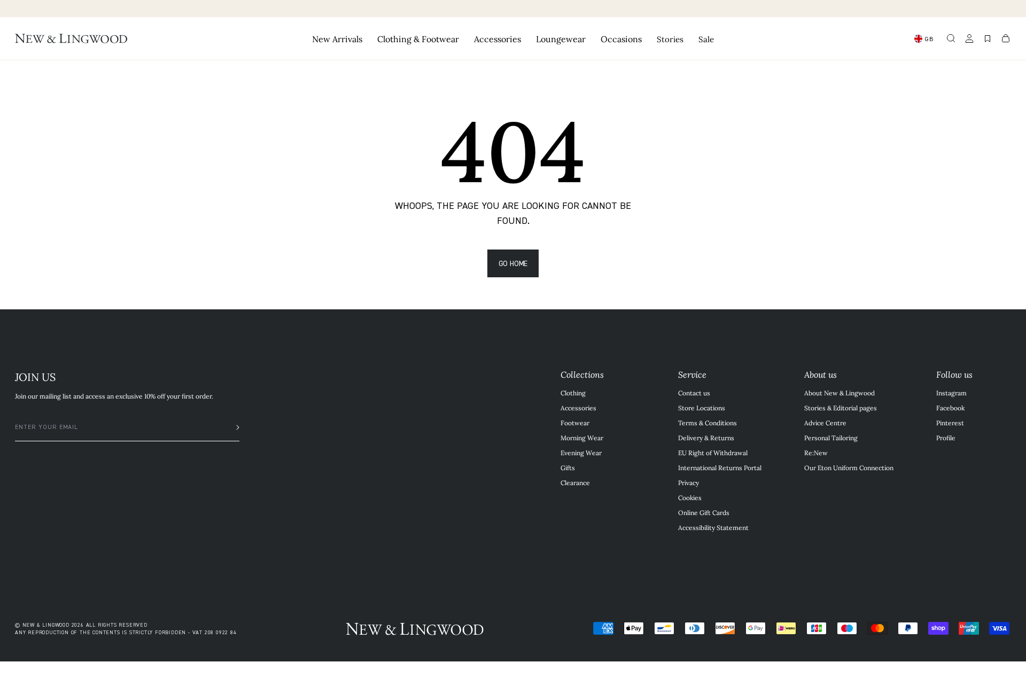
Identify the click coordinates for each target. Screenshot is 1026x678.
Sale (706, 38)
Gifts (568, 467)
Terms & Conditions (707, 422)
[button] (951, 38)
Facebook (950, 407)
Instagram (951, 392)
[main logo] (71, 38)
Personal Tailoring (831, 437)
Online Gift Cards (703, 512)
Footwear (575, 422)
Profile (945, 437)
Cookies (690, 497)
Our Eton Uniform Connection (848, 467)
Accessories (578, 407)
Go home (513, 263)
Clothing (573, 392)
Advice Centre (825, 422)
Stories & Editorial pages (840, 407)
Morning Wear (582, 437)
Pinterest (950, 422)
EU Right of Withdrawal (713, 452)
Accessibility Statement (713, 527)
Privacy (688, 482)
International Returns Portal (719, 467)
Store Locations (701, 407)
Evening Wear (581, 452)
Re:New (816, 452)
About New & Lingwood (839, 392)
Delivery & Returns (706, 437)
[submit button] (232, 427)
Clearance (575, 482)
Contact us (694, 392)
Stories (670, 38)
